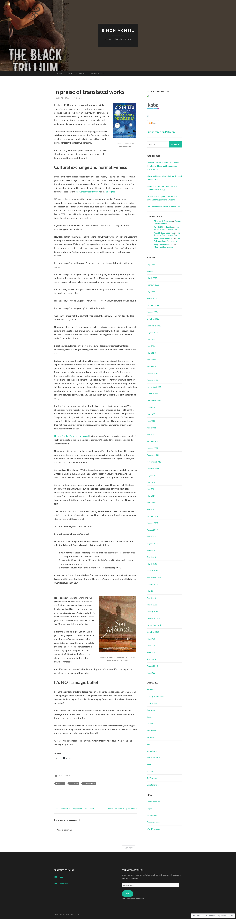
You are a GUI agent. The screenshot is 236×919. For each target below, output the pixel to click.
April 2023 (151, 359)
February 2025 (153, 285)
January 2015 (152, 611)
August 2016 (152, 543)
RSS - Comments (61, 883)
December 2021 (154, 455)
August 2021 (152, 475)
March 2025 (152, 278)
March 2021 (152, 509)
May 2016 (151, 550)
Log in (149, 808)
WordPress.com (153, 829)
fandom (150, 723)
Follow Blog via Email (133, 870)
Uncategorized (65, 775)
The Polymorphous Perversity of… (167, 239)
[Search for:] (164, 144)
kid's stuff (151, 737)
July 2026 (151, 264)
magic (149, 744)
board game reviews (155, 696)
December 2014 (154, 618)
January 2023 (152, 373)
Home (59, 73)
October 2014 (153, 632)
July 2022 (151, 414)
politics (150, 771)
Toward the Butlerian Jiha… (167, 222)
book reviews (152, 703)
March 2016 (152, 564)
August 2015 (152, 584)
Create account (153, 801)
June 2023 (151, 346)
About (70, 73)
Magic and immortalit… (164, 238)
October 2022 (153, 393)
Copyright (151, 710)
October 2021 (153, 468)
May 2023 (151, 353)
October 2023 (153, 319)
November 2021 (154, 462)
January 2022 (152, 448)
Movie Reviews (153, 757)
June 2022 (151, 421)
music (149, 764)
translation (89, 783)
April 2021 (151, 502)
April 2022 (151, 427)
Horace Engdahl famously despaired (71, 436)
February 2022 (153, 441)
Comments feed (153, 822)
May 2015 (151, 591)
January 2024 (152, 312)
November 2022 (154, 387)
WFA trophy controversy (88, 191)
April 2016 (151, 557)
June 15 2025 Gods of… (164, 233)
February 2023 (153, 366)
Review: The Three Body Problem (121, 808)
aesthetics (151, 689)
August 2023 (152, 332)
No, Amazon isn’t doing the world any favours (74, 808)
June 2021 (151, 489)
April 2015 (151, 598)
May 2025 (151, 271)
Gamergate (109, 191)
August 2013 (152, 666)
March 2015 (152, 604)
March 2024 (152, 298)
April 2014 (151, 659)
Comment (129, 848)
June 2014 (151, 645)
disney (149, 717)
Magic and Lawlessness (164, 247)
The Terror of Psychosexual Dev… (166, 228)
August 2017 (152, 530)
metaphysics (152, 751)
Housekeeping (153, 730)
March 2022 (152, 434)
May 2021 (151, 496)
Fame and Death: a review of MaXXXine (163, 206)
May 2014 (151, 652)
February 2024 (153, 305)
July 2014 (151, 639)
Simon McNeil (118, 30)
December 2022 (154, 380)
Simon (79, 98)
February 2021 (153, 516)
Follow (127, 893)
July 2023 (151, 339)
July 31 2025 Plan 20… (163, 227)
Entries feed (152, 815)
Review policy (97, 73)
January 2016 (152, 570)
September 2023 (154, 325)
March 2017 (152, 536)
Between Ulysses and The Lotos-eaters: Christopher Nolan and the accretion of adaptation (163, 165)
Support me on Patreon (161, 131)
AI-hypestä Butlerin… (163, 221)
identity (60, 783)
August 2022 (152, 407)
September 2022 (154, 400)
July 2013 (151, 673)
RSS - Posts (59, 877)
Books (82, 73)
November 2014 (154, 625)
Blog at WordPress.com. (67, 915)
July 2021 (151, 482)
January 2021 (152, 523)
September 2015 (154, 577)
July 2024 (151, 291)
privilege (73, 783)
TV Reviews (152, 778)
